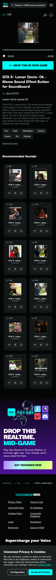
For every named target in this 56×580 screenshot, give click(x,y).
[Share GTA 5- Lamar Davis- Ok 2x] (15, 193)
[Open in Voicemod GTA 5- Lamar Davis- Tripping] (9, 231)
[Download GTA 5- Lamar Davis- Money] (47, 383)
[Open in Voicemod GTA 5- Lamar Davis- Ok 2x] (9, 193)
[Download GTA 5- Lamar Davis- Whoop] (47, 193)
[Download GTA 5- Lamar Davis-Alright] (21, 307)
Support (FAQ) (37, 527)
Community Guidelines (35, 514)
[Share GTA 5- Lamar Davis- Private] (41, 231)
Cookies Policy (44, 564)
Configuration (17, 572)
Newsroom (13, 527)
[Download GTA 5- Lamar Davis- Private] (47, 231)
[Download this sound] (51, 15)
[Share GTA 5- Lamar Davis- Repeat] (41, 345)
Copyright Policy (16, 507)
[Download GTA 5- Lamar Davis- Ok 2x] (21, 193)
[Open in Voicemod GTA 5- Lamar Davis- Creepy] (9, 345)
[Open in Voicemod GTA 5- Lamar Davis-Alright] (9, 307)
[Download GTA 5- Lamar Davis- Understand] (21, 269)
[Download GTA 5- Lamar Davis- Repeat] (47, 345)
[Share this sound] (45, 15)
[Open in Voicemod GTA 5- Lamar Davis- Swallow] (35, 307)
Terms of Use (36, 502)
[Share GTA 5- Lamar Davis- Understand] (15, 269)
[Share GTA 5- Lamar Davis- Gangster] (41, 269)
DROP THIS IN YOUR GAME (30, 65)
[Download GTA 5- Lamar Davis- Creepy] (21, 345)
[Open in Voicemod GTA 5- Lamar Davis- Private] (35, 231)
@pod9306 (12, 93)
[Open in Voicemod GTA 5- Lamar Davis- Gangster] (35, 269)
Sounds (19, 483)
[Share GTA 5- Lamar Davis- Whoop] (41, 193)
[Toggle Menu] (51, 5)
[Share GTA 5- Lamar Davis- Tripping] (15, 231)
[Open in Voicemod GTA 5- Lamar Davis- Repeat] (35, 345)
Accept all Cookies (40, 572)
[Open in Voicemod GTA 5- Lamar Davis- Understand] (9, 269)
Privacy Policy (15, 502)
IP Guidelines (36, 507)
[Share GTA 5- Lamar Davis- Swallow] (41, 307)
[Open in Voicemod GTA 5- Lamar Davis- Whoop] (35, 193)
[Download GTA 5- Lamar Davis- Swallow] (47, 307)
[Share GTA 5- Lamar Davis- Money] (41, 383)
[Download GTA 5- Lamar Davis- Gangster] (47, 269)
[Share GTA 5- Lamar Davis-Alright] (15, 307)
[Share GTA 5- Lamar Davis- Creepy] (15, 345)
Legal (10, 522)
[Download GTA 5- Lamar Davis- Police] (21, 383)
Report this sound (10, 143)
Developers (35, 522)
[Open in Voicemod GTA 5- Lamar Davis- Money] (35, 383)
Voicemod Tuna (7, 483)
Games (28, 483)
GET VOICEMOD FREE (28, 465)
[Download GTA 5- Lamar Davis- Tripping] (21, 231)
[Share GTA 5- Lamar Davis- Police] (15, 383)
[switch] (4, 56)
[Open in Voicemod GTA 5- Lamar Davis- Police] (9, 383)
